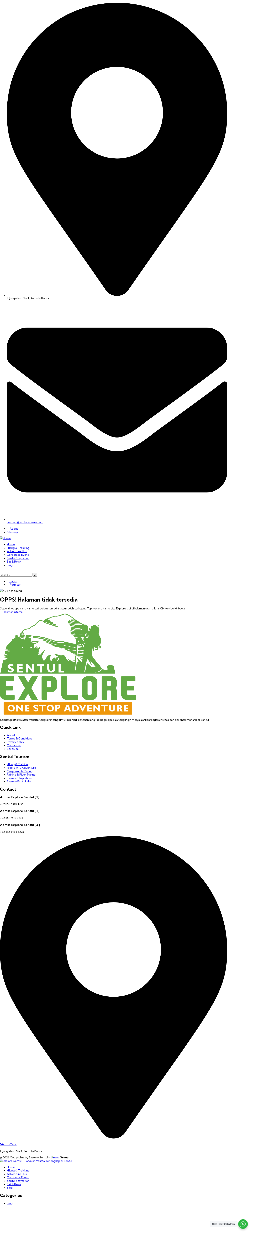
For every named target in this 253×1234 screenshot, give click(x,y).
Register (14, 584)
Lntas (55, 1157)
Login (13, 581)
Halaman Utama (12, 612)
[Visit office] (113, 1137)
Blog (10, 1203)
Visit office (8, 1144)
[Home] (5, 538)
